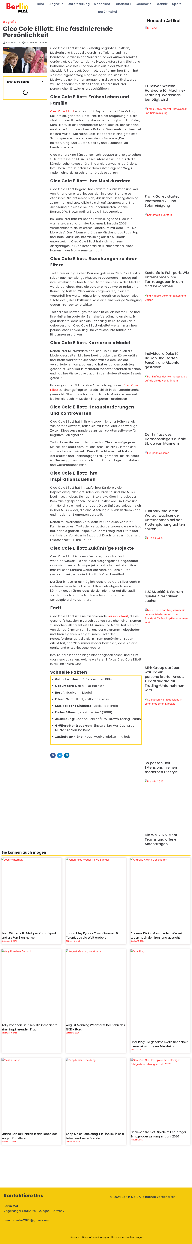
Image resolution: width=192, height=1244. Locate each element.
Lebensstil (123, 4)
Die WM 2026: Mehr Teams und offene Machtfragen (161, 839)
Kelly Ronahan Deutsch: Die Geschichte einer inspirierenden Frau (29, 1027)
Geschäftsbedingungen (95, 1237)
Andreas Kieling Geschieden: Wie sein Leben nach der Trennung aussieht (156, 935)
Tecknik (161, 4)
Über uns (74, 1237)
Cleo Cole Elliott (62, 111)
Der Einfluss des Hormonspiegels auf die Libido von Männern (165, 439)
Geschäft (143, 4)
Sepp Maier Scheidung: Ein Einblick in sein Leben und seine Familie (95, 1136)
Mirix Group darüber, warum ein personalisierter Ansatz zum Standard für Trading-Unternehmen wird (164, 679)
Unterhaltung (79, 4)
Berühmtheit (108, 12)
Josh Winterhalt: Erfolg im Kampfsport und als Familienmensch (29, 935)
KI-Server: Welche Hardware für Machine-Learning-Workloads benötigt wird (165, 93)
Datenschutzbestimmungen (127, 1237)
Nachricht (102, 4)
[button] (42, 81)
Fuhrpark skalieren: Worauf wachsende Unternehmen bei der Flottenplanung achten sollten (165, 520)
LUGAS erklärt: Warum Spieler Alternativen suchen (164, 596)
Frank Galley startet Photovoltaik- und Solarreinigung (162, 201)
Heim (40, 4)
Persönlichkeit (118, 616)
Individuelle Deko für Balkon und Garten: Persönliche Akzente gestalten (162, 360)
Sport (176, 4)
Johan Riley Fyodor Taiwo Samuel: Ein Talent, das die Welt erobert (93, 935)
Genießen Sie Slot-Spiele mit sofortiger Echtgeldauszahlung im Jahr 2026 (158, 1134)
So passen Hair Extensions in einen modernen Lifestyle (161, 767)
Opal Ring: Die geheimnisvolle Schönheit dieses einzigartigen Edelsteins (159, 1044)
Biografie (56, 4)
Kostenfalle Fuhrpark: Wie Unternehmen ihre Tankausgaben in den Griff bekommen (167, 279)
